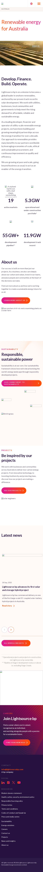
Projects (4, 837)
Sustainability (6, 821)
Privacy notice (6, 805)
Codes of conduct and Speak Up (13, 813)
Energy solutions (7, 825)
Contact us (5, 833)
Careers (4, 829)
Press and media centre (10, 817)
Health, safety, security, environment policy (17, 797)
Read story (7, 605)
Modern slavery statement (11, 793)
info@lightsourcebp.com (12, 769)
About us (4, 845)
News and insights (8, 841)
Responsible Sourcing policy (12, 801)
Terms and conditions (9, 809)
